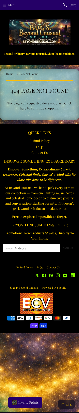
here (23, 108)
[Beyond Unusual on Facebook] (44, 276)
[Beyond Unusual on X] (37, 276)
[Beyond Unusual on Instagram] (58, 276)
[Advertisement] (39, 372)
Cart (72, 5)
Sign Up (68, 248)
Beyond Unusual (28, 287)
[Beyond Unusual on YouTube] (65, 276)
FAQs (39, 147)
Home (9, 74)
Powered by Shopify (54, 287)
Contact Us (39, 152)
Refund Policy (40, 141)
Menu (12, 5)
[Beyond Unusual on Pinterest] (51, 276)
